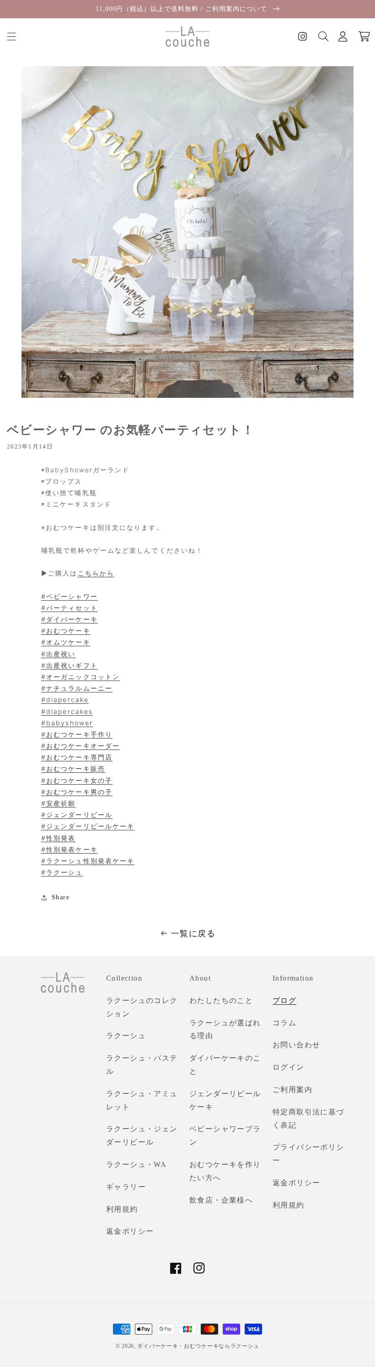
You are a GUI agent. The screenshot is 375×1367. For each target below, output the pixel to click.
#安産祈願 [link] (58, 803)
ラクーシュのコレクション (142, 1007)
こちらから (96, 573)
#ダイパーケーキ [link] (69, 619)
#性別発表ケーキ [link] (69, 849)
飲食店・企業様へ (221, 1200)
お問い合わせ (296, 1045)
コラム (284, 1023)
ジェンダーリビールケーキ (225, 1100)
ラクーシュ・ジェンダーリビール (142, 1135)
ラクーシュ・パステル (142, 1064)
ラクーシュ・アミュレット (142, 1100)
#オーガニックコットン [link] (80, 677)
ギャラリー (126, 1187)
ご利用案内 (292, 1089)
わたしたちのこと (221, 1000)
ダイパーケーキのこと (225, 1064)
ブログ (284, 1000)
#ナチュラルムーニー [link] (76, 688)
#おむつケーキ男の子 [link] (76, 792)
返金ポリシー (130, 1231)
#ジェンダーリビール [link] (76, 814)
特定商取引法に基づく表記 (308, 1118)
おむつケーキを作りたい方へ (225, 1171)
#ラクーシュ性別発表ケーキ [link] (87, 861)
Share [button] (61, 897)
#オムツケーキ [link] (66, 642)
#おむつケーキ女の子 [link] (76, 780)
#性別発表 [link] (58, 838)
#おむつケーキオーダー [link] (80, 745)
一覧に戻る (193, 933)
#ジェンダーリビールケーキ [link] (87, 826)
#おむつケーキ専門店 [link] (76, 757)
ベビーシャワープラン (225, 1135)
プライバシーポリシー (308, 1153)
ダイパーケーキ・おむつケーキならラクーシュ (198, 1346)
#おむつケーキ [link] (66, 630)
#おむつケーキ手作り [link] (76, 734)
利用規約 (122, 1209)
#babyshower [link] (67, 723)
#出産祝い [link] (58, 654)
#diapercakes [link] (67, 711)
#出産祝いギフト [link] (69, 665)
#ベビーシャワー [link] (69, 596)
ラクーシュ (126, 1036)
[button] (11, 36)
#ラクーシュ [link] (62, 872)
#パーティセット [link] (69, 608)
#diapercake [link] (65, 699)
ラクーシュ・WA (136, 1164)
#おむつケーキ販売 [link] (73, 768)
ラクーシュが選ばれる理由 (225, 1029)
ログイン (289, 1067)
